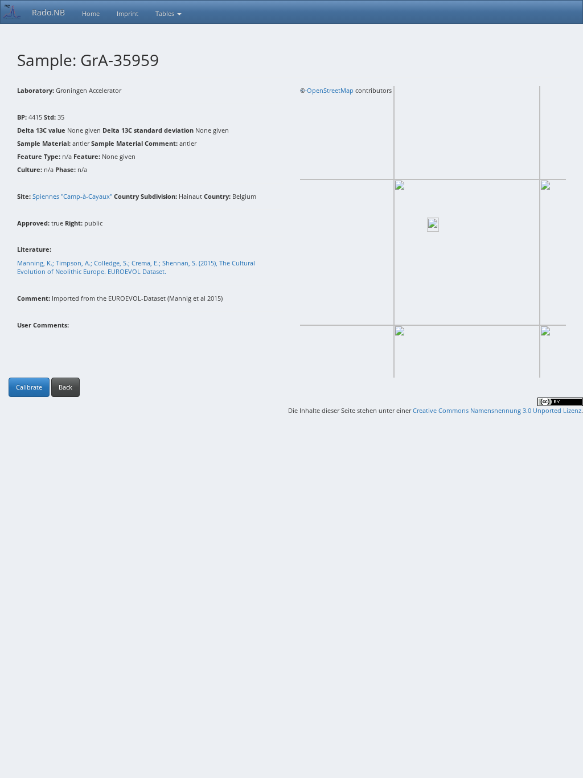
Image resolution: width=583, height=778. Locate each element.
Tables (165, 13)
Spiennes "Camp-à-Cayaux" (72, 196)
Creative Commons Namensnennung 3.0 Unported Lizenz (497, 410)
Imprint (127, 13)
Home (91, 13)
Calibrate (29, 387)
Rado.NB (48, 12)
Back (65, 387)
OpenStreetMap (330, 90)
